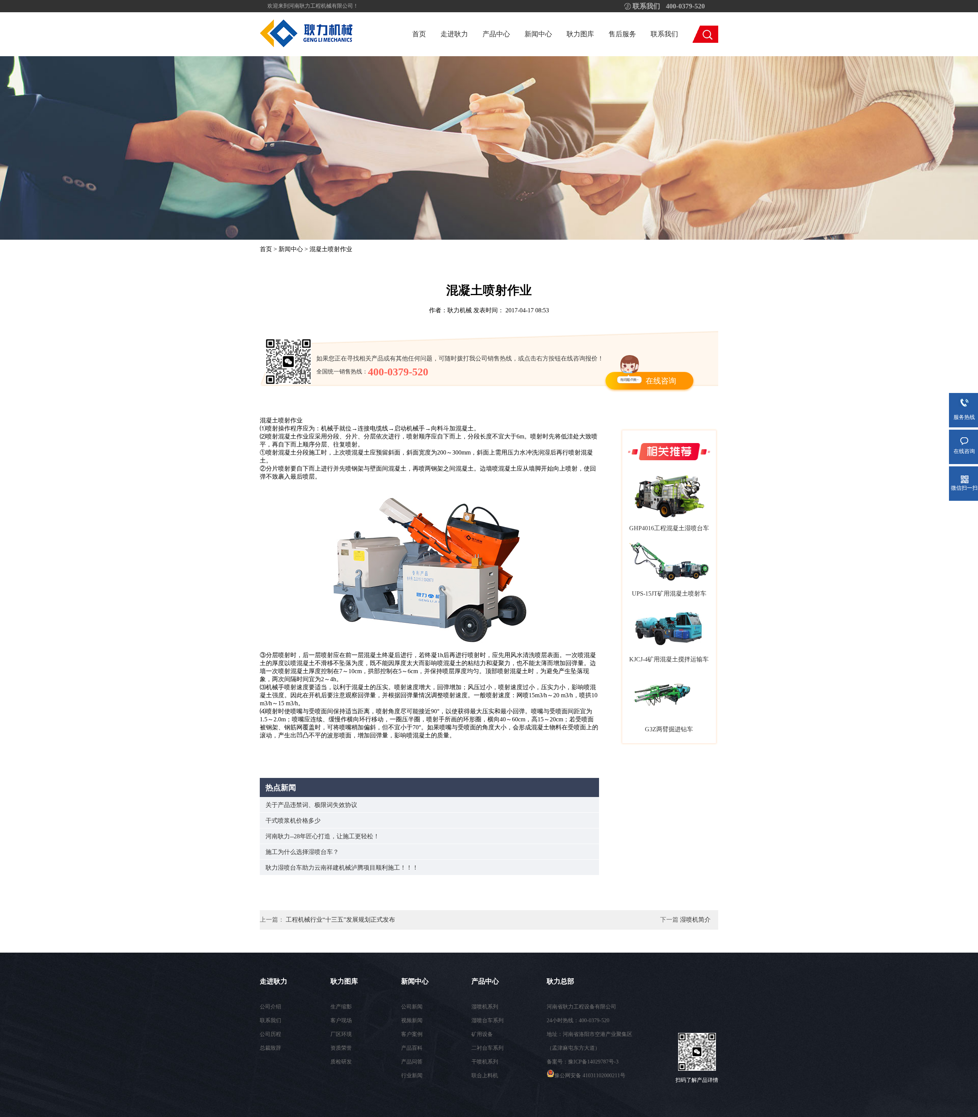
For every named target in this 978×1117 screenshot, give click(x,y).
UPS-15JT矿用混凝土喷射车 (669, 593)
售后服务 (622, 34)
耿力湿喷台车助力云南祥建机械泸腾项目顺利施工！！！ (342, 867)
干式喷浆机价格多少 (293, 820)
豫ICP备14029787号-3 (593, 1062)
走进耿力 (454, 34)
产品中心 (496, 34)
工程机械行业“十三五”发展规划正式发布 (340, 919)
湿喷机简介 (695, 919)
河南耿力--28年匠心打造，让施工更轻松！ (322, 836)
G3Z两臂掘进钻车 (669, 729)
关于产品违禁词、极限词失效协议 (311, 805)
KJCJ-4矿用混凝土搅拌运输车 (669, 659)
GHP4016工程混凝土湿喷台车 (669, 528)
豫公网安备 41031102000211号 (589, 1075)
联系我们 (664, 34)
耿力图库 (580, 34)
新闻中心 (538, 34)
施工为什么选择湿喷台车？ (302, 852)
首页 (419, 34)
